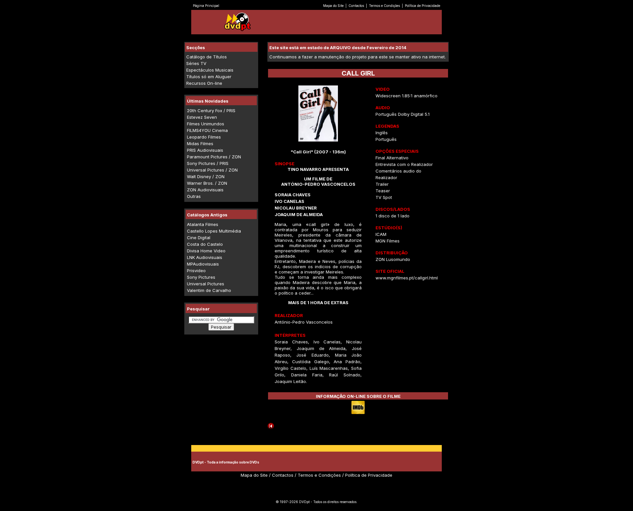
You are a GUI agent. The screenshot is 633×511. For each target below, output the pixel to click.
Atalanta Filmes (202, 224)
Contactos (356, 6)
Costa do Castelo (205, 244)
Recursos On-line (204, 83)
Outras (194, 196)
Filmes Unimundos (205, 123)
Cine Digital (198, 237)
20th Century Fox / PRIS (211, 110)
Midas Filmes (200, 143)
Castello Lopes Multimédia (214, 231)
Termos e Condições (384, 6)
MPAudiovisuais (203, 264)
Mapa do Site (333, 6)
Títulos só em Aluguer (208, 76)
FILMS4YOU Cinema (207, 130)
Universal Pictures (205, 283)
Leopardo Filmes (204, 137)
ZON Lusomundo (393, 259)
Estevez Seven (202, 117)
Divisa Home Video (206, 250)
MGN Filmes (388, 240)
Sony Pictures (201, 277)
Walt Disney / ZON (206, 176)
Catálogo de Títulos (206, 56)
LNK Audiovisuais (204, 257)
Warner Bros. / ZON (207, 183)
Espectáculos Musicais (209, 70)
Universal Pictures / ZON (212, 170)
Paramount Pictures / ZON (214, 156)
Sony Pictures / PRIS (207, 163)
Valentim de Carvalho (209, 290)
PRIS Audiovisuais (205, 150)
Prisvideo (196, 270)
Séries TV (196, 63)
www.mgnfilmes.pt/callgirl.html (407, 277)
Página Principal (206, 6)
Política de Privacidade (422, 6)
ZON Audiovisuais (205, 189)
